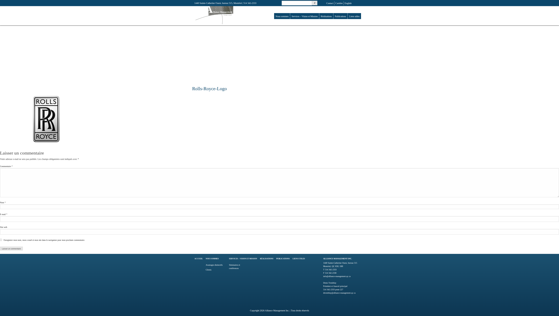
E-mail (3, 214)
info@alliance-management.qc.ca (337, 276)
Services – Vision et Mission (305, 16)
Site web (3, 227)
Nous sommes (282, 16)
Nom (3, 203)
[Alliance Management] (214, 15)
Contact (329, 3)
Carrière (339, 3)
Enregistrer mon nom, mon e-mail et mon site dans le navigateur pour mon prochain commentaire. (44, 240)
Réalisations (326, 16)
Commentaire (6, 166)
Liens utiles (354, 16)
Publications (340, 16)
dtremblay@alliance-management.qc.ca (339, 293)
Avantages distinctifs (214, 265)
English (348, 3)
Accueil (198, 259)
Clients (208, 270)
